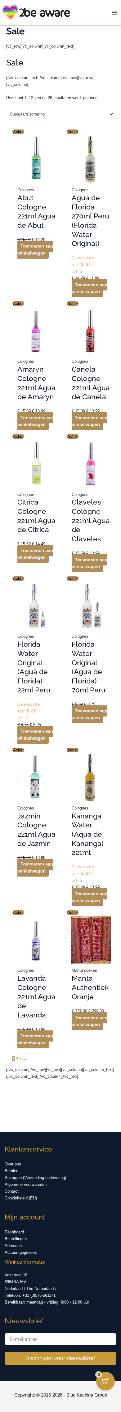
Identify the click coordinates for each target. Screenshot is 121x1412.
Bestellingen (16, 1239)
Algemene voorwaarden (26, 1184)
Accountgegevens (21, 1252)
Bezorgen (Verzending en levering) (35, 1177)
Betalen (11, 1171)
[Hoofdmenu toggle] (115, 12)
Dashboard (14, 1232)
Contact (12, 1191)
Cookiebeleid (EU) (21, 1198)
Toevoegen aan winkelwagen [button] (35, 250)
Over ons (13, 1164)
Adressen (13, 1245)
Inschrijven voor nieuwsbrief (60, 1358)
